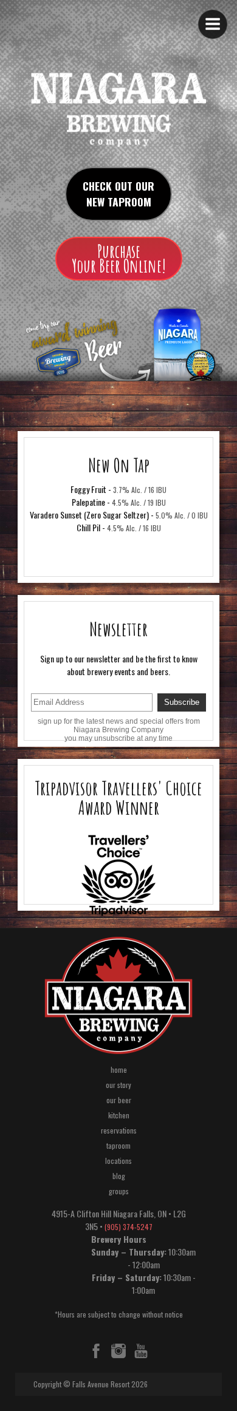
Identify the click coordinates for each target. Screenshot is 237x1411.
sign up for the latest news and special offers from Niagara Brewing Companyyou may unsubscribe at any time (119, 730)
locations (118, 1160)
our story (118, 1085)
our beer (118, 1100)
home (119, 1069)
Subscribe (181, 702)
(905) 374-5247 (129, 1227)
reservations (119, 1130)
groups (119, 1191)
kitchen (118, 1115)
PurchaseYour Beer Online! (119, 258)
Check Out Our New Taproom (118, 193)
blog (118, 1176)
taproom (118, 1145)
